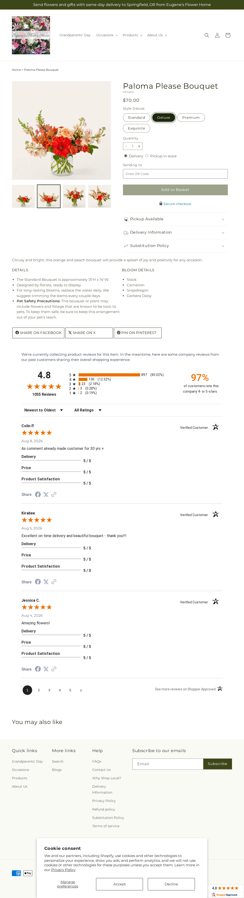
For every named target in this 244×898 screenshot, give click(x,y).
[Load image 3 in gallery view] (74, 196)
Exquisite (136, 128)
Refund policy (103, 809)
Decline (171, 884)
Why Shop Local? (106, 778)
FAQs (96, 761)
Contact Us (101, 770)
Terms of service (105, 826)
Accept (119, 884)
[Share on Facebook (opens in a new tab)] (38, 495)
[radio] (122, 374)
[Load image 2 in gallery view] (48, 196)
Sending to (140, 165)
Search (57, 761)
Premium (191, 117)
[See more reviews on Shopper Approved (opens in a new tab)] (53, 495)
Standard (136, 117)
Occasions (20, 770)
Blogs (57, 770)
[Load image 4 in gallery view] (99, 196)
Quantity (130, 138)
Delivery (136, 156)
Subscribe (217, 763)
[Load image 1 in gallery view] (23, 196)
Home (16, 70)
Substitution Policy (108, 818)
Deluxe (163, 117)
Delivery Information (102, 789)
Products (19, 778)
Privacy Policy (63, 869)
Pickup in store (163, 156)
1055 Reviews (49, 394)
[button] (106, 35)
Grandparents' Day (27, 761)
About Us (19, 786)
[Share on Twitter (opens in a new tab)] (46, 494)
